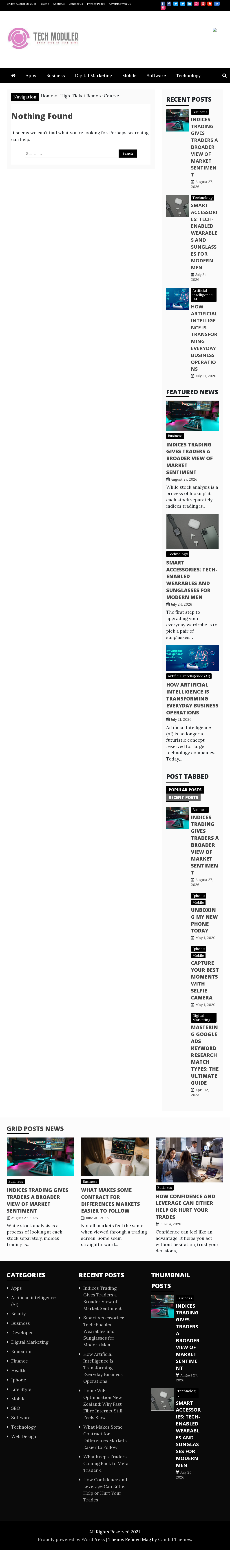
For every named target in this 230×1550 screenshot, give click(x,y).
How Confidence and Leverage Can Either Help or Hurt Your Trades (185, 1206)
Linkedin (189, 4)
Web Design (23, 1436)
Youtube (209, 4)
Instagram (196, 4)
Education (22, 1351)
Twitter (175, 4)
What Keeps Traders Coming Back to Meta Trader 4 (105, 1463)
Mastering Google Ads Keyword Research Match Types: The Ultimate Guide (205, 1055)
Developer (22, 1332)
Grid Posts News (35, 1128)
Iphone (198, 895)
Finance (19, 1361)
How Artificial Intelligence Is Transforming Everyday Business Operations (204, 337)
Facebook (163, 4)
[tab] (185, 790)
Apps (31, 75)
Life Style (21, 1389)
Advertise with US (120, 3)
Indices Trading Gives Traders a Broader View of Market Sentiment (204, 147)
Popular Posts (185, 789)
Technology (188, 75)
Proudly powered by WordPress (72, 1539)
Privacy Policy (96, 3)
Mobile (129, 75)
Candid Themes (174, 1539)
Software (156, 75)
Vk (217, 4)
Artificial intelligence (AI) (202, 294)
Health (18, 1370)
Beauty (18, 1313)
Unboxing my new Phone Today (204, 920)
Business (55, 75)
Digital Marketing (93, 75)
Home (45, 3)
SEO (15, 1408)
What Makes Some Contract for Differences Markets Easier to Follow (110, 1200)
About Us (59, 3)
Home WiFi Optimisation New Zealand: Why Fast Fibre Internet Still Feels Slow (102, 1404)
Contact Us (76, 3)
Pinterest (203, 4)
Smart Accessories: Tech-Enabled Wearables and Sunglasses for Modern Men (204, 236)
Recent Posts (183, 797)
